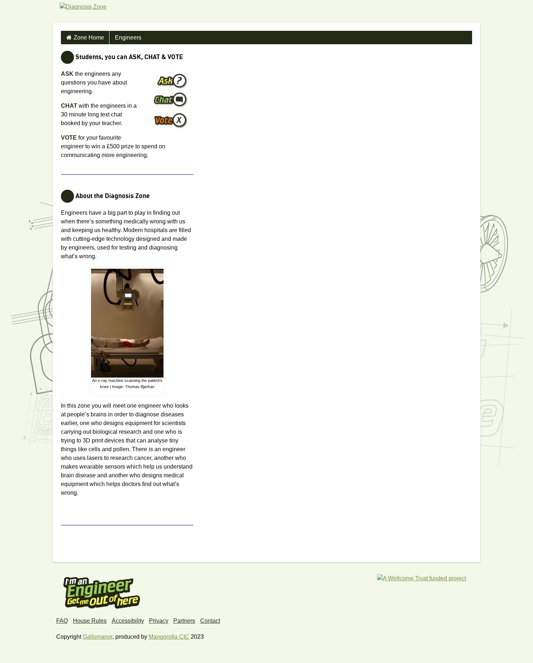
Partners (184, 621)
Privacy (158, 621)
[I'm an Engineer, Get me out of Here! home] (102, 591)
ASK (67, 74)
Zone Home (89, 37)
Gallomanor (97, 637)
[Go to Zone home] (83, 16)
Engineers (128, 37)
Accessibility (128, 621)
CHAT (69, 106)
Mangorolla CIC (169, 637)
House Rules (90, 621)
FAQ (62, 621)
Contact (210, 621)
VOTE (69, 138)
